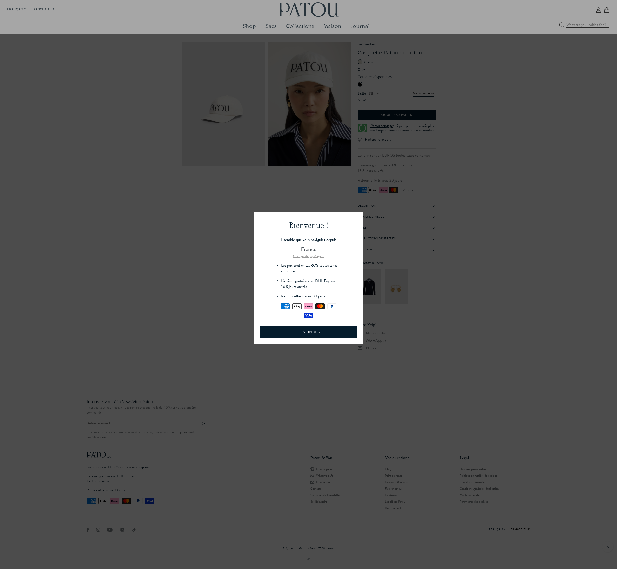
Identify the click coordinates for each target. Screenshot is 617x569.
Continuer (308, 332)
